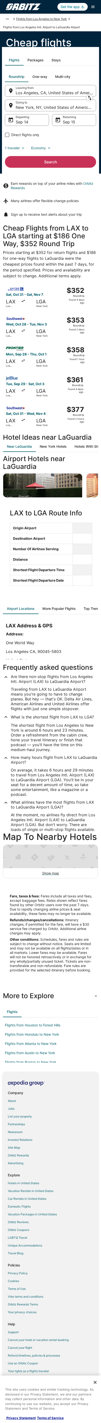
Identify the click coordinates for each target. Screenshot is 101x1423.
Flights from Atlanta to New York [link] (31, 1044)
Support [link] (13, 1332)
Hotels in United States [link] (23, 1183)
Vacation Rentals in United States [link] (30, 1191)
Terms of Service (50, 1418)
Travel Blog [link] (15, 1253)
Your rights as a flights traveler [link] (28, 1371)
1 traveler (12, 148)
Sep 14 (22, 122)
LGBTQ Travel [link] (17, 1237)
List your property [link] (20, 1116)
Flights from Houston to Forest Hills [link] (32, 1025)
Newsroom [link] (15, 1132)
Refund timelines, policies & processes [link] (34, 1355)
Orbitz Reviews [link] (18, 1222)
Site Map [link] (14, 1147)
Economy (38, 148)
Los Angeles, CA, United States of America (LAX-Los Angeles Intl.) (56, 92)
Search (50, 161)
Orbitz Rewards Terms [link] (23, 1304)
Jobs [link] (11, 1108)
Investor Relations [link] (20, 1140)
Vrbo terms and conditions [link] (25, 1296)
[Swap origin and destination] (89, 97)
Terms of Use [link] (17, 1289)
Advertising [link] (15, 1163)
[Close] (95, 1382)
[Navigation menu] (93, 7)
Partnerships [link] (16, 1124)
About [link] (12, 1101)
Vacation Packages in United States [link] (32, 1214)
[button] (50, 996)
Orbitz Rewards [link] (18, 1155)
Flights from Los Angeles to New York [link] (41, 19)
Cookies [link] (13, 1281)
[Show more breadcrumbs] (7, 19)
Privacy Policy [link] (18, 1273)
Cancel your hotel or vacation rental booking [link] (38, 1340)
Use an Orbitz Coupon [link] (23, 1363)
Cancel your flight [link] (20, 1347)
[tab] (14, 60)
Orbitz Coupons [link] (18, 1230)
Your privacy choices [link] (22, 1312)
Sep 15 (69, 122)
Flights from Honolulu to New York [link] (32, 1034)
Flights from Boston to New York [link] (30, 1062)
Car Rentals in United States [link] (27, 1198)
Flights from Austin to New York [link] (30, 1053)
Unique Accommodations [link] (25, 1245)
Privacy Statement (21, 1418)
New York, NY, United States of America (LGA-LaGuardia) (56, 107)
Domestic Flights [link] (19, 1206)
